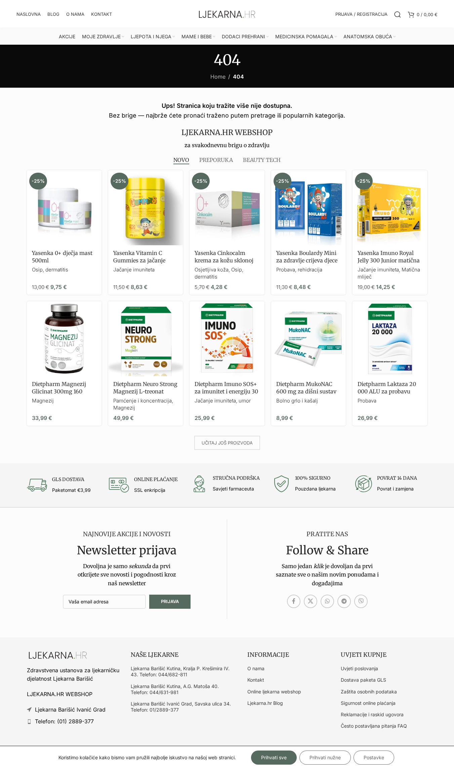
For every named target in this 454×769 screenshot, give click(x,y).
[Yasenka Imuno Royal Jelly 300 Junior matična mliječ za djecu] (390, 207)
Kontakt (255, 680)
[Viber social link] (361, 601)
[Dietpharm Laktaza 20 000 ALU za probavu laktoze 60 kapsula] (390, 338)
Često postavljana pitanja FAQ (374, 726)
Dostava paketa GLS (363, 680)
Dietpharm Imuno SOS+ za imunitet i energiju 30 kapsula (226, 391)
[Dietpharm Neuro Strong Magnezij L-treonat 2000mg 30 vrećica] (145, 338)
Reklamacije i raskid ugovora (372, 714)
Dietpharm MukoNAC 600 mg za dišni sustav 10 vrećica (306, 391)
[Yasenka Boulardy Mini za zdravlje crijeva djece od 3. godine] (308, 207)
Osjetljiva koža (212, 269)
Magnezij (43, 400)
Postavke (374, 757)
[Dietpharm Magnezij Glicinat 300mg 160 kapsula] (64, 338)
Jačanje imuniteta (134, 269)
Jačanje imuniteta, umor (223, 400)
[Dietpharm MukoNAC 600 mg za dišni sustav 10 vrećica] (308, 338)
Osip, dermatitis (50, 269)
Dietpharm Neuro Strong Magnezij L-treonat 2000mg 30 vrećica (145, 391)
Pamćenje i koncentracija (142, 400)
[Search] (397, 14)
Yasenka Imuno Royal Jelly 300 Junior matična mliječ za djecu (389, 260)
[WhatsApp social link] (327, 601)
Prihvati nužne (325, 757)
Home (217, 76)
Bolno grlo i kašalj (297, 400)
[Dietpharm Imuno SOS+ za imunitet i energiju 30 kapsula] (227, 338)
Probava (367, 400)
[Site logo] (227, 13)
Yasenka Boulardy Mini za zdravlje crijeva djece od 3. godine (306, 260)
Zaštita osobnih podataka (369, 691)
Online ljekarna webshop (274, 691)
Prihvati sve (274, 757)
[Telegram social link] (344, 601)
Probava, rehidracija (299, 269)
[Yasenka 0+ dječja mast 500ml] (64, 207)
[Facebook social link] (293, 601)
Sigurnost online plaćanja (368, 703)
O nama (255, 668)
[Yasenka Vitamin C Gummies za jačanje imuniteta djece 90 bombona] (145, 207)
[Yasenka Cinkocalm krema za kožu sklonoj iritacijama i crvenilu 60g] (227, 207)
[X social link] (310, 601)
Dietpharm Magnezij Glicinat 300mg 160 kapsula (59, 391)
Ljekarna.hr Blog (265, 703)
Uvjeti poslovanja (359, 668)
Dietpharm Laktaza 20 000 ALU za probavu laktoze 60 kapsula (387, 391)
